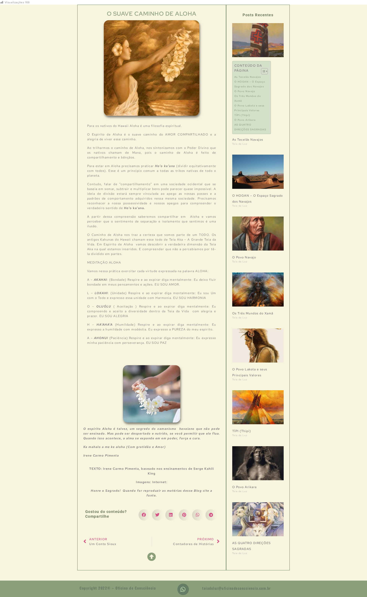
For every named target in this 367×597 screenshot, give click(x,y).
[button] (144, 515)
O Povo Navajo (244, 91)
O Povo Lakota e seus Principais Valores (249, 108)
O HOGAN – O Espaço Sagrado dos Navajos (249, 84)
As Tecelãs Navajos (247, 77)
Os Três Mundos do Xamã (247, 98)
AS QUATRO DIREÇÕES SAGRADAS (250, 127)
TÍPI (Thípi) (242, 115)
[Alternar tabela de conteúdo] (262, 71)
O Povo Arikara (245, 120)
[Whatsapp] (183, 589)
